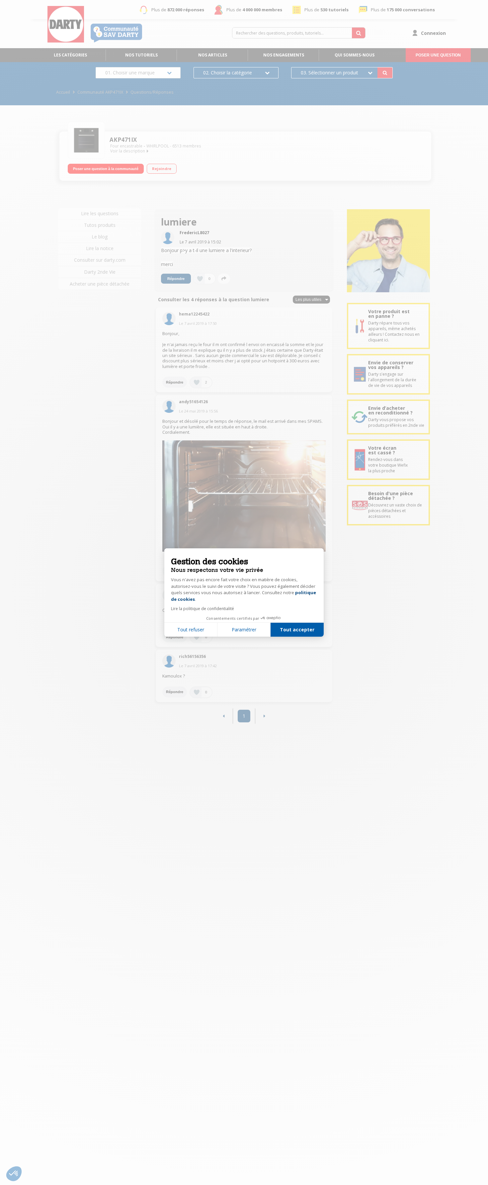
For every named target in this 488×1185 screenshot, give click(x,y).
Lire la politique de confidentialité (202, 608)
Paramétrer (244, 629)
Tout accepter (297, 629)
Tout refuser (190, 629)
